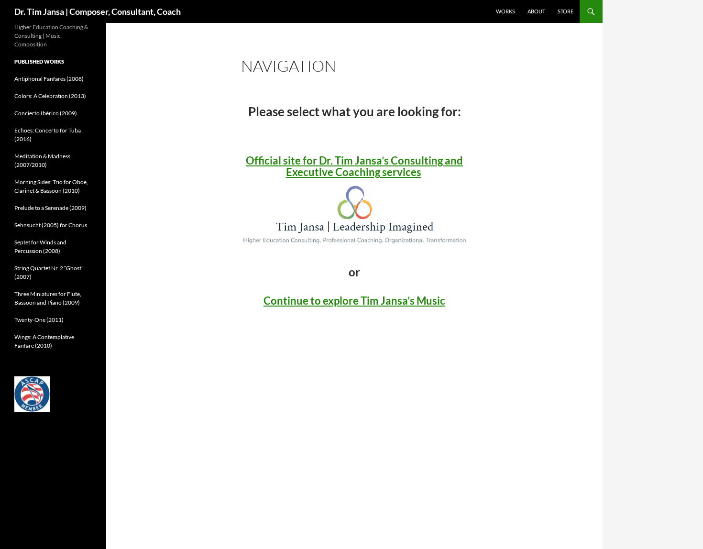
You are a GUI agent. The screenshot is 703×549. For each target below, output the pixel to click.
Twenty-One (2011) (39, 319)
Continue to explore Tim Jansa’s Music (354, 300)
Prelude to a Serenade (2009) (50, 207)
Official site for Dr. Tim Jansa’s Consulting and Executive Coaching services (354, 166)
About (536, 11)
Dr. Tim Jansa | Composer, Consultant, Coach (97, 11)
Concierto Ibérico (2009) (45, 113)
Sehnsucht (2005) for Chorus (50, 225)
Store (565, 11)
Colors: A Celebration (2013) (50, 95)
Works (505, 11)
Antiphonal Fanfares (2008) (49, 78)
